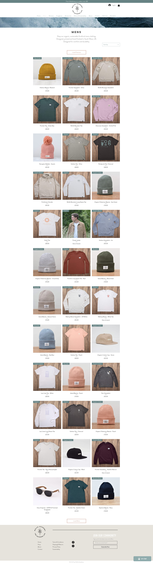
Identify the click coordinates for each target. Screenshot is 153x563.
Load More (76, 521)
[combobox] (111, 44)
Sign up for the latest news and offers (103, 539)
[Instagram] (73, 546)
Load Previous (76, 52)
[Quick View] (47, 109)
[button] (119, 5)
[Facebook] (73, 542)
